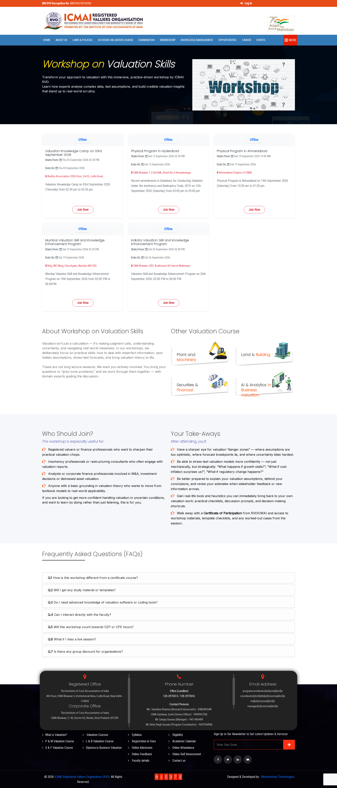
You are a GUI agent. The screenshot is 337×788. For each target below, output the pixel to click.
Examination (146, 40)
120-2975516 (187, 696)
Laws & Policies (83, 40)
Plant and (186, 357)
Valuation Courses (97, 735)
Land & (255, 354)
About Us (61, 40)
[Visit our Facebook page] (218, 759)
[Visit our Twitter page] (228, 759)
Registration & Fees (143, 741)
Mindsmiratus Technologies (277, 777)
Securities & (187, 387)
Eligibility (177, 735)
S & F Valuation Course (59, 748)
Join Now (83, 209)
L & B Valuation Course (100, 741)
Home (46, 40)
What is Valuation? (56, 735)
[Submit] (289, 745)
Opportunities (227, 40)
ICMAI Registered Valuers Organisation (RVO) (82, 777)
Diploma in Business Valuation (104, 748)
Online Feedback (141, 754)
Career (246, 40)
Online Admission (141, 748)
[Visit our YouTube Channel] (248, 759)
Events (260, 40)
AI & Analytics (256, 390)
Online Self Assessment (186, 754)
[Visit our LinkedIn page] (238, 759)
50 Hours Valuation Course (115, 40)
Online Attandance (183, 748)
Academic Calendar (184, 741)
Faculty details (140, 760)
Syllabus (136, 735)
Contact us (178, 760)
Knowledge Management (197, 40)
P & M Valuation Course (59, 741)
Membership (168, 40)
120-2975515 (170, 696)
